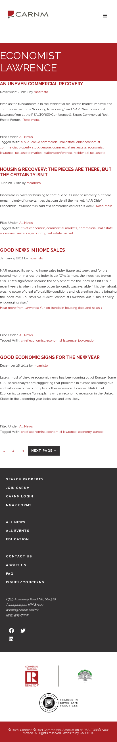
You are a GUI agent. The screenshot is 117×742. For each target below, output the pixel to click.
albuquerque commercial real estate (48, 142)
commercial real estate (69, 147)
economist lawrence (15, 233)
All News (26, 137)
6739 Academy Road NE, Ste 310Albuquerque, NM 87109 (31, 602)
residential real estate (89, 153)
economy (38, 233)
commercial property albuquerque (25, 147)
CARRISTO (87, 733)
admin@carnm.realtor (22, 610)
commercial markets (62, 228)
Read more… (31, 120)
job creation (86, 340)
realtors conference (57, 153)
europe (98, 432)
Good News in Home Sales (32, 250)
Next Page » (43, 452)
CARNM (28, 14)
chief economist (88, 142)
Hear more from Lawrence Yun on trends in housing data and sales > (51, 308)
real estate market (28, 153)
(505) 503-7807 (17, 615)
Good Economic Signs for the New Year (50, 357)
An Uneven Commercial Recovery (41, 83)
